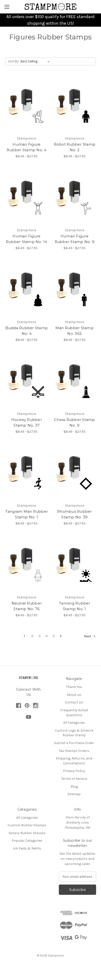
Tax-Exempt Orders (74, 751)
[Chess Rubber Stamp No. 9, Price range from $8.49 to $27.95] (74, 380)
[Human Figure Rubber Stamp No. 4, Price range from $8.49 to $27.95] (26, 105)
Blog (74, 786)
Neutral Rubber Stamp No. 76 (27, 606)
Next (88, 636)
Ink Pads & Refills (27, 848)
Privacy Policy (74, 771)
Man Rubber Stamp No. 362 (74, 331)
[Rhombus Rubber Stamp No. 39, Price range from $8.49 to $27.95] (74, 472)
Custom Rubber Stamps (27, 825)
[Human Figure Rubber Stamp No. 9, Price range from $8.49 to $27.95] (74, 197)
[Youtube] (28, 717)
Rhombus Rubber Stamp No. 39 (74, 514)
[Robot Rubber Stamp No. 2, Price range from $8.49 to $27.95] (74, 105)
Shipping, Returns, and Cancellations (74, 760)
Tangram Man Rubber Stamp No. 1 (26, 514)
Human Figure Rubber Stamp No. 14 (26, 239)
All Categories (74, 723)
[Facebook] (18, 705)
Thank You (74, 687)
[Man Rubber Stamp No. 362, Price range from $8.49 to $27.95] (74, 289)
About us (74, 695)
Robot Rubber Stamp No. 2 (75, 147)
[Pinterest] (27, 705)
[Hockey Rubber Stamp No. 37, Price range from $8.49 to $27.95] (26, 380)
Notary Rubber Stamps (27, 833)
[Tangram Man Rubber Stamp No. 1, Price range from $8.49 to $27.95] (26, 472)
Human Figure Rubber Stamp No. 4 (27, 147)
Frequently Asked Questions (74, 712)
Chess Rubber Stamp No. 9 (74, 422)
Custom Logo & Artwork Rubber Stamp (74, 732)
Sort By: (13, 61)
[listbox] (36, 61)
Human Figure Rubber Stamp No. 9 (75, 239)
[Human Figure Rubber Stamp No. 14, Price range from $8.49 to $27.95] (26, 197)
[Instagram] (35, 705)
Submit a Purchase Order (74, 743)
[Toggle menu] (6, 6)
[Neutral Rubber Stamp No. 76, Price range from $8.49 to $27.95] (26, 564)
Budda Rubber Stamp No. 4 (26, 331)
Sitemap (74, 794)
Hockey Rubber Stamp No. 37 (26, 422)
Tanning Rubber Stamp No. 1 (74, 606)
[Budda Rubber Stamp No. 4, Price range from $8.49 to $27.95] (26, 289)
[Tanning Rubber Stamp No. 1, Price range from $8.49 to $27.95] (74, 564)
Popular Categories (27, 841)
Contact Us (74, 702)
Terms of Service (74, 779)
